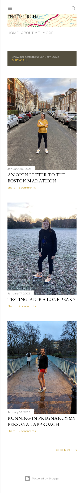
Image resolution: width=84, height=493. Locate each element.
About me (30, 33)
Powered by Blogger (46, 478)
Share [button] (11, 187)
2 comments (27, 306)
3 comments (27, 187)
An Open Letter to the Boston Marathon (36, 178)
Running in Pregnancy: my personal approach (41, 421)
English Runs (22, 16)
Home (13, 33)
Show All (20, 60)
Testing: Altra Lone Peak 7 (41, 299)
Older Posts (66, 450)
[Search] (74, 7)
